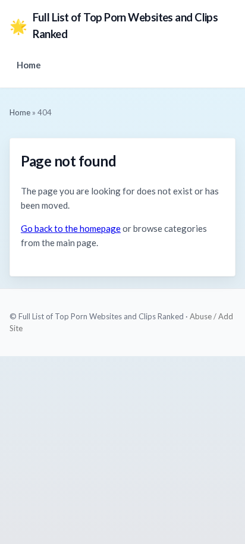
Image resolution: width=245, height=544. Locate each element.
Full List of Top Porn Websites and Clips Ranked (114, 25)
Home (29, 64)
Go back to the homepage (71, 228)
